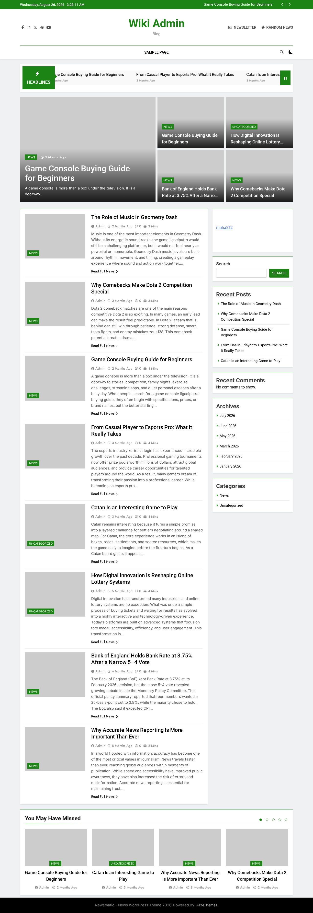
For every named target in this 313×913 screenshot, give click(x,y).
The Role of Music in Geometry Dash (134, 217)
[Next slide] (289, 4)
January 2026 (230, 466)
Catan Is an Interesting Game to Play (262, 74)
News (31, 157)
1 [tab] (260, 820)
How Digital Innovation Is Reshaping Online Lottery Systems (255, 142)
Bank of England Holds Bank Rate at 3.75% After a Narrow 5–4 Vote (190, 195)
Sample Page (156, 52)
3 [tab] (273, 820)
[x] (35, 28)
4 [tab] (280, 820)
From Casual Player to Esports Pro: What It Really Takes (169, 74)
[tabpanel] (55, 859)
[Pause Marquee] (285, 77)
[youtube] (48, 28)
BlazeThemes (206, 905)
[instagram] (28, 28)
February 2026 (231, 456)
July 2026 (227, 415)
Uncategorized (244, 127)
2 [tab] (267, 820)
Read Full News (102, 271)
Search (223, 263)
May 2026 (227, 436)
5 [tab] (286, 820)
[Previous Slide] (282, 4)
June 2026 (228, 426)
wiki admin (157, 23)
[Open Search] (282, 52)
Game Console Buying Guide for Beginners (238, 5)
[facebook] (22, 28)
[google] (42, 28)
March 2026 (229, 446)
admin (100, 226)
